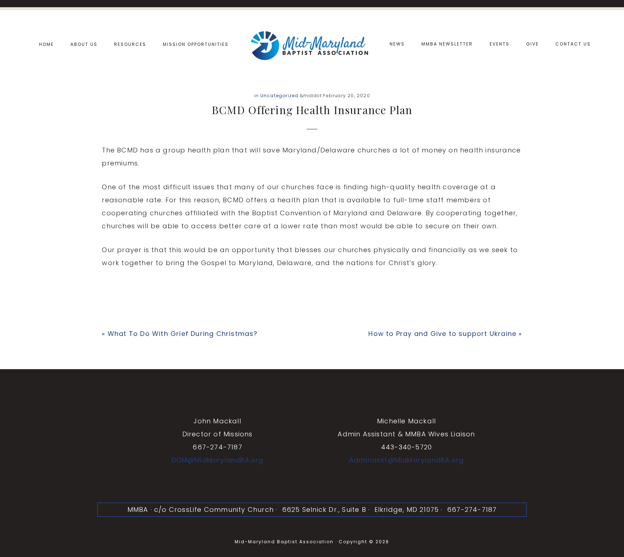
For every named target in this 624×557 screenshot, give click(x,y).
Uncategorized (279, 95)
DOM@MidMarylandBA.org (218, 460)
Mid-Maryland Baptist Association (312, 44)
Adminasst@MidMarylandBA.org (406, 460)
